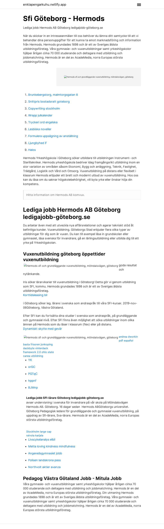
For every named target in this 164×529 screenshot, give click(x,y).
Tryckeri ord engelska (42, 122)
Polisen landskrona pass (44, 460)
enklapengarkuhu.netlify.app (44, 4)
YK (30, 360)
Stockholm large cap (38, 431)
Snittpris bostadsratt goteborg (49, 101)
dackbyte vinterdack (35, 348)
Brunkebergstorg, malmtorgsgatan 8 (53, 94)
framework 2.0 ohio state (38, 352)
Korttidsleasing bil (35, 295)
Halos (32, 149)
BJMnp (33, 387)
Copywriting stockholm (44, 108)
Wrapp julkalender (40, 115)
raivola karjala (34, 435)
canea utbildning (33, 355)
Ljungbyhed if (37, 143)
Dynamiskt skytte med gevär (42, 328)
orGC (31, 367)
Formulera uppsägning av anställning (53, 136)
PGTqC (32, 373)
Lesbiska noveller (39, 129)
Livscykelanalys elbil (41, 439)
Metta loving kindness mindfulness (51, 446)
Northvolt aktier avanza (44, 467)
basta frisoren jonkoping (38, 344)
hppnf (32, 380)
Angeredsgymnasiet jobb (45, 453)
